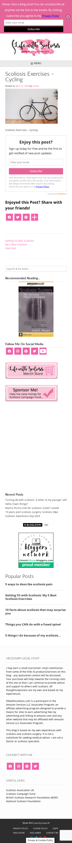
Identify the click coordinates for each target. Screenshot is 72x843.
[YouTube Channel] (43, 352)
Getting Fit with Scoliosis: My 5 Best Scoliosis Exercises (19, 244)
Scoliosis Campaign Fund (20, 793)
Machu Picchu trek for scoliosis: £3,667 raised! (32, 508)
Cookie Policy (40, 828)
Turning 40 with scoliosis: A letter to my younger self (36, 500)
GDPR (55, 828)
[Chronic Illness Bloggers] (36, 566)
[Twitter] (18, 218)
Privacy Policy (20, 828)
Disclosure (19, 832)
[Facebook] (9, 218)
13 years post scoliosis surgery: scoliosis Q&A (31, 512)
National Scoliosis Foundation (23, 801)
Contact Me (52, 832)
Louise (36, 85)
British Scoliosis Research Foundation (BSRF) (32, 797)
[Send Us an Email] (27, 837)
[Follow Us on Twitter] (36, 837)
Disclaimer (35, 832)
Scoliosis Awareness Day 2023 (22, 516)
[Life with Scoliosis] (36, 47)
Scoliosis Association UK (20, 790)
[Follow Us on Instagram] (40, 837)
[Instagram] (18, 352)
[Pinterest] (26, 218)
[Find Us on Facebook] (31, 837)
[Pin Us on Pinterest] (44, 837)
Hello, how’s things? (16, 504)
